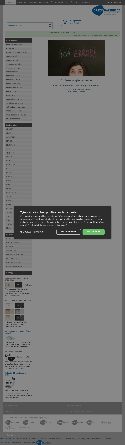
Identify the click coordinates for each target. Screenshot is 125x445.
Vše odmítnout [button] (68, 232)
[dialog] (62, 222)
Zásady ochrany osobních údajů (53, 225)
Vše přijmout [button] (93, 232)
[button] (33, 231)
